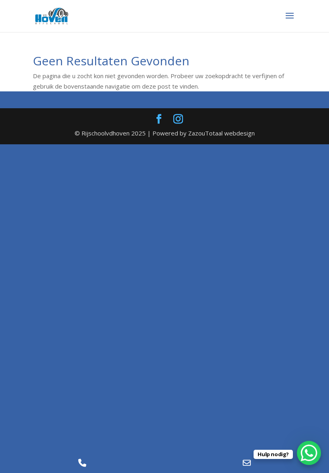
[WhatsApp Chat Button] (309, 453)
